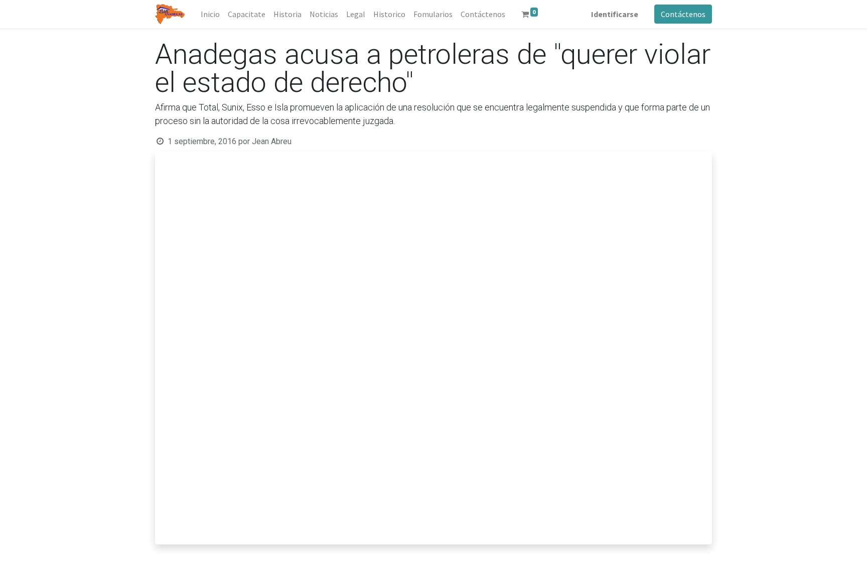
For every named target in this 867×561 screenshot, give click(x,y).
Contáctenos (683, 14)
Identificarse (614, 14)
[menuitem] (210, 14)
